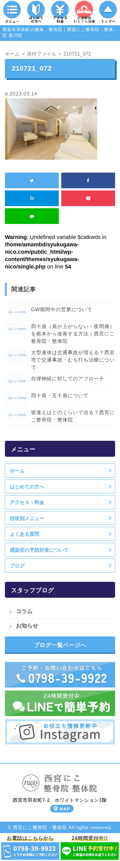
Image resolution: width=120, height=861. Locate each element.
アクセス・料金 (27, 502)
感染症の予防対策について (39, 550)
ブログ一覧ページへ (60, 645)
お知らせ (27, 626)
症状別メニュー (27, 518)
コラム (24, 611)
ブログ (17, 565)
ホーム (17, 470)
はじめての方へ (27, 486)
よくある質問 (24, 534)
